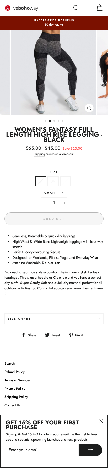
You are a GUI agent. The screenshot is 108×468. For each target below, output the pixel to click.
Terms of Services (17, 380)
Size (54, 172)
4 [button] (59, 121)
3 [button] (54, 121)
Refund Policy (14, 371)
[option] (54, 22)
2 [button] (50, 121)
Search (9, 363)
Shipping (39, 154)
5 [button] (63, 121)
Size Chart (19, 319)
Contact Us (12, 405)
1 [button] (46, 121)
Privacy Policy (14, 388)
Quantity (53, 193)
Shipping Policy (16, 396)
